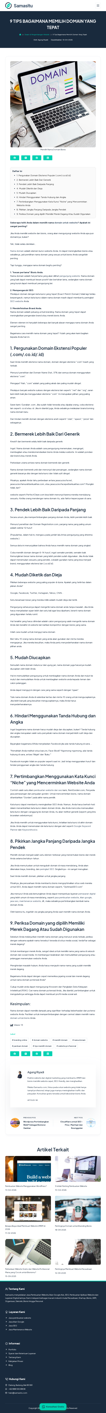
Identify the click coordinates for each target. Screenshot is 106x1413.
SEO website (16, 301)
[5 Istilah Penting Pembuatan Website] (78, 1169)
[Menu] (98, 5)
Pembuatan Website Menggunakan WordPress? (26, 1186)
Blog (11, 1365)
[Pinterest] (36, 157)
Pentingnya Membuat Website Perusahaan (73, 1269)
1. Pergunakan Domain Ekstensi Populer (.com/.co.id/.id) (44, 175)
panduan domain (20, 1046)
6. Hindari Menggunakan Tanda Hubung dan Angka (41, 197)
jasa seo (14, 901)
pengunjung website (70, 276)
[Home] (20, 35)
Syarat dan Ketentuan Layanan (22, 1353)
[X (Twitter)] (25, 157)
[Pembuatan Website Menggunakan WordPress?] (28, 1169)
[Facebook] (14, 157)
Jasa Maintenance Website (20, 1329)
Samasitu (23, 5)
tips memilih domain (42, 1046)
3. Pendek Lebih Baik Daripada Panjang (35, 184)
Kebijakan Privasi (16, 1361)
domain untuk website (66, 222)
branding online (19, 1040)
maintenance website (30, 901)
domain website (40, 1040)
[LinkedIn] (47, 157)
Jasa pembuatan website (20, 1318)
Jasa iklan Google (16, 1322)
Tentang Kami (15, 1357)
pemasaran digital (86, 893)
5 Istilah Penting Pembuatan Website (71, 1186)
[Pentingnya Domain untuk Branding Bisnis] (78, 1209)
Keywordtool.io (29, 829)
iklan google (86, 897)
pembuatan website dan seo (48, 790)
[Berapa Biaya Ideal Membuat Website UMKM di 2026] (28, 1209)
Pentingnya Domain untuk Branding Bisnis (73, 1226)
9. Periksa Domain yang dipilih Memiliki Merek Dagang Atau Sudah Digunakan (53, 214)
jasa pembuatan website (67, 897)
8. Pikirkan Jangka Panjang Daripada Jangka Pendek (41, 209)
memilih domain (60, 1040)
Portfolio (12, 1349)
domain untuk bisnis (20, 1018)
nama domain (78, 1040)
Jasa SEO (13, 1326)
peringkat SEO (47, 869)
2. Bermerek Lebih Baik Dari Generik (34, 180)
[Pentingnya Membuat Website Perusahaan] (78, 1252)
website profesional (66, 1046)
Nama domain (17, 251)
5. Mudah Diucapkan (26, 193)
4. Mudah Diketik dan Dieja (29, 188)
